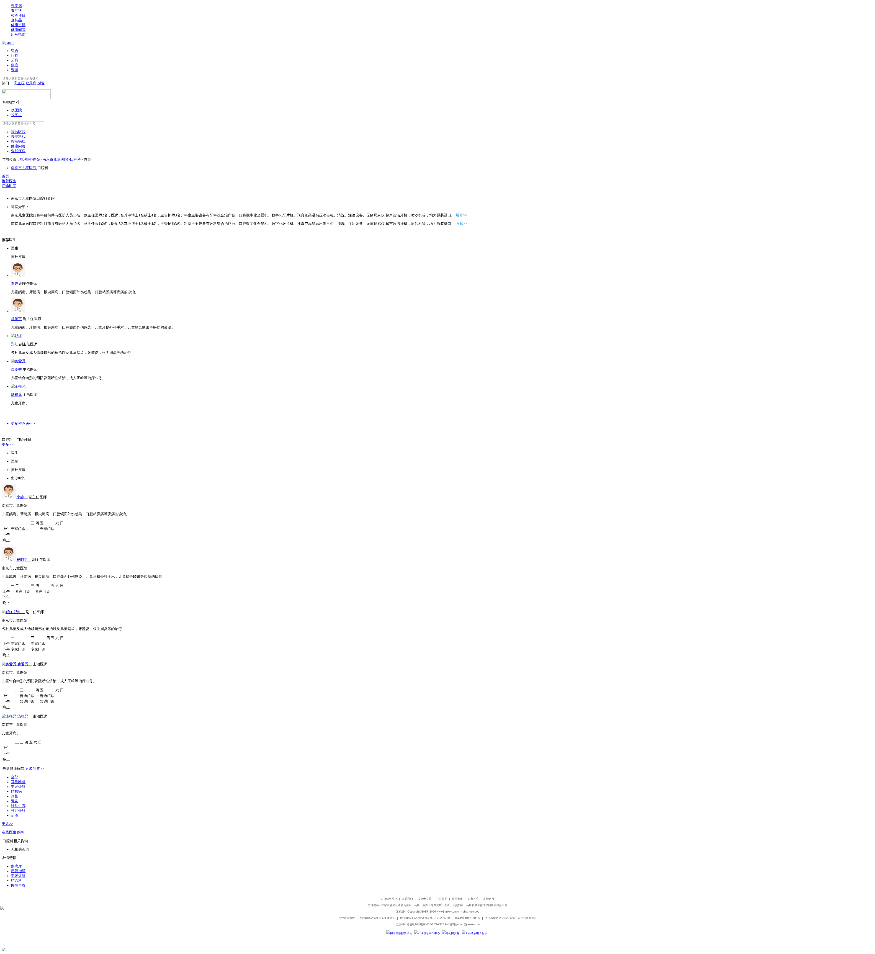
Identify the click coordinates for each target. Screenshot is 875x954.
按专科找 (18, 137)
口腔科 (75, 159)
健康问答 (18, 30)
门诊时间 (9, 186)
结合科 (16, 880)
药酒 (14, 815)
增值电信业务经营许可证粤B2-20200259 (425, 918)
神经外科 (18, 811)
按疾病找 (18, 141)
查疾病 (16, 6)
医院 (36, 159)
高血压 (19, 83)
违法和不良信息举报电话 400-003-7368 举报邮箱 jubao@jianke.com (438, 924)
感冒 (41, 83)
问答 (14, 55)
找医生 (16, 115)
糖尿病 (31, 83)
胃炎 (14, 801)
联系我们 (407, 898)
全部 (14, 777)
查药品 (16, 20)
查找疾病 (18, 151)
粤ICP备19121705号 (467, 918)
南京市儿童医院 (55, 159)
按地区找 (18, 132)
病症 (14, 65)
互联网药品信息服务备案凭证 (377, 918)
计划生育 (18, 806)
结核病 (16, 791)
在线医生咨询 (13, 832)
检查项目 (18, 15)
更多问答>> (34, 769)
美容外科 (18, 787)
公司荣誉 (441, 898)
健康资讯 (18, 25)
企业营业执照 (346, 918)
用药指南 (18, 34)
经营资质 (457, 898)
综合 (14, 51)
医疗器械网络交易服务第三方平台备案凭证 (511, 918)
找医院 (16, 110)
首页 (5, 176)
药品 (14, 60)
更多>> (7, 444)
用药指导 (18, 871)
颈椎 (14, 796)
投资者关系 (424, 898)
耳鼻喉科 (18, 782)
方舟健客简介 (389, 898)
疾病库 (16, 866)
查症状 (16, 11)
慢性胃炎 (18, 885)
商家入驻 (473, 898)
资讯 (14, 70)
